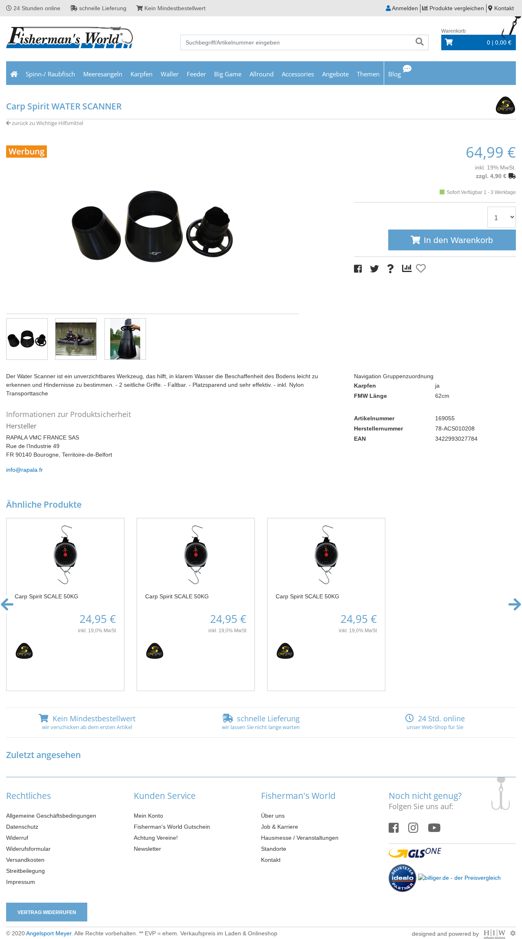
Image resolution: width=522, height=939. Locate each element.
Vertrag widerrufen (47, 912)
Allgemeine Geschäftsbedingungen (51, 815)
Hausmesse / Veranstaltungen (299, 837)
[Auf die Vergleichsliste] (408, 269)
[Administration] (513, 933)
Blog (394, 74)
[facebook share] (358, 269)
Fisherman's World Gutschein (172, 826)
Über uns (273, 815)
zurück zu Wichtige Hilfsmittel (47, 123)
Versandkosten (25, 859)
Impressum (20, 882)
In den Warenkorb (458, 240)
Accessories (298, 74)
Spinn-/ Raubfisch (50, 74)
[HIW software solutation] (495, 933)
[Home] (70, 38)
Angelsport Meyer (48, 933)
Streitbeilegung (25, 871)
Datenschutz (22, 826)
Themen (368, 74)
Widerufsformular (28, 848)
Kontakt (271, 859)
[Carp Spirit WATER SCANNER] (152, 226)
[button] (7, 604)
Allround (262, 74)
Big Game (227, 74)
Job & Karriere (279, 826)
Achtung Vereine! (156, 837)
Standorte (273, 848)
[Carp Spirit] (489, 104)
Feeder (196, 74)
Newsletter (147, 848)
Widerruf (17, 837)
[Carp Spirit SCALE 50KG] (65, 554)
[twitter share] (374, 269)
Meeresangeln (102, 74)
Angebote (335, 74)
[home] (14, 73)
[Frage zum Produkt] (390, 269)
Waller (170, 74)
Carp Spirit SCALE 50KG (46, 596)
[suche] (420, 42)
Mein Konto (148, 815)
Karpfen (141, 74)
